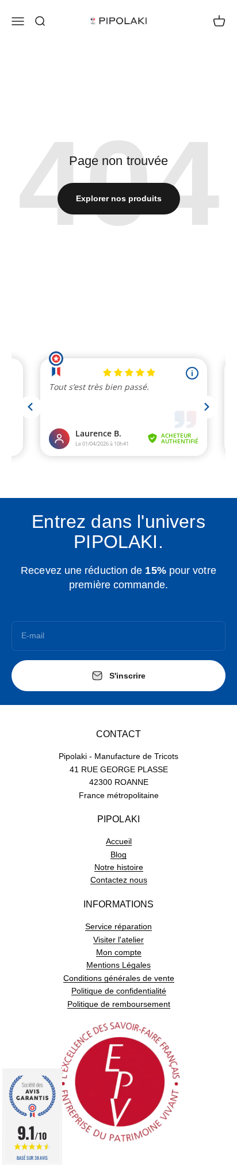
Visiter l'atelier (118, 939)
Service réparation (118, 926)
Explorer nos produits (119, 198)
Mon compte (119, 952)
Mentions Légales (118, 964)
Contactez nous (118, 879)
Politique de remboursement (118, 1004)
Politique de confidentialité (118, 990)
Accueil (119, 841)
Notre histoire (118, 867)
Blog (118, 854)
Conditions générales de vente (118, 978)
